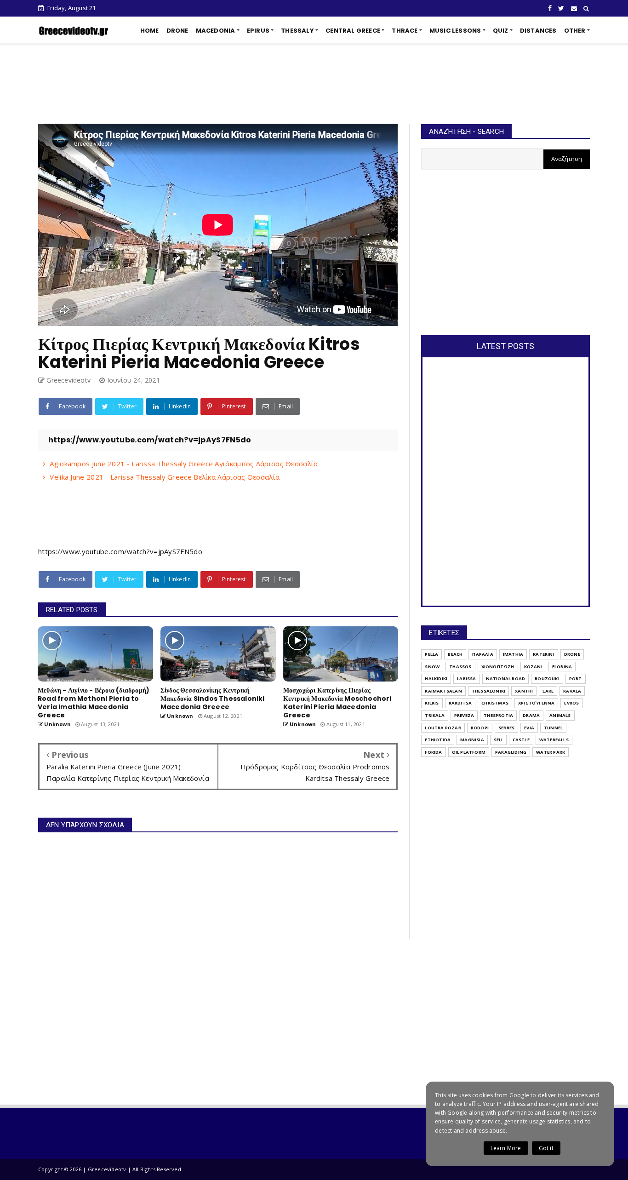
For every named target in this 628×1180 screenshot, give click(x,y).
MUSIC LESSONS (455, 30)
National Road (505, 679)
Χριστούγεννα (536, 703)
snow (432, 667)
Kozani (533, 667)
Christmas (494, 703)
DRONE (177, 30)
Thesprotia (498, 715)
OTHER (575, 30)
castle (521, 740)
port (575, 679)
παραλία (482, 654)
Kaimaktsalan (443, 691)
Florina (562, 667)
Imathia (513, 654)
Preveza (464, 715)
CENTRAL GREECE (352, 30)
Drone (572, 654)
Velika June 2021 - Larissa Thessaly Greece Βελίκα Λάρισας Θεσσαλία (165, 476)
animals (560, 715)
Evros (571, 703)
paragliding (510, 752)
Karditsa (460, 703)
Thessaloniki (488, 691)
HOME (149, 30)
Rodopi (480, 728)
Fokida (433, 752)
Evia (529, 728)
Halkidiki (436, 679)
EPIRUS (258, 30)
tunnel (553, 728)
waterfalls (554, 740)
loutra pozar (443, 728)
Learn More (506, 1148)
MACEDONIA (215, 30)
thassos (460, 667)
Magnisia (472, 740)
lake (548, 691)
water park (550, 752)
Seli (498, 740)
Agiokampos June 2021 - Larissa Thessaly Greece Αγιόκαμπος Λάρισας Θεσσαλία (184, 463)
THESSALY (297, 30)
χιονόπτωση (497, 667)
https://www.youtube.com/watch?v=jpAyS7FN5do (120, 551)
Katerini (543, 654)
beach (455, 654)
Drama (531, 715)
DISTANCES (538, 30)
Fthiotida (438, 740)
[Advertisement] (314, 83)
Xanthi (524, 691)
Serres (506, 728)
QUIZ (500, 30)
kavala (572, 691)
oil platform (468, 752)
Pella (431, 654)
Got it (546, 1148)
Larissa (466, 679)
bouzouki (547, 679)
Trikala (434, 715)
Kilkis (432, 703)
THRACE (404, 30)
